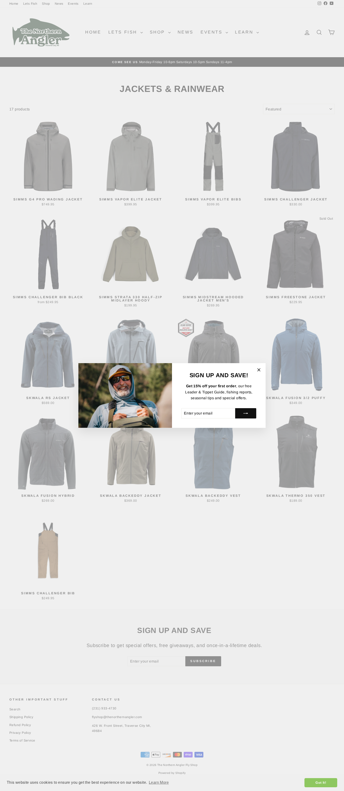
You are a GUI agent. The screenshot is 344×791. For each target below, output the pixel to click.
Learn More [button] (159, 782)
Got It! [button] (320, 782)
